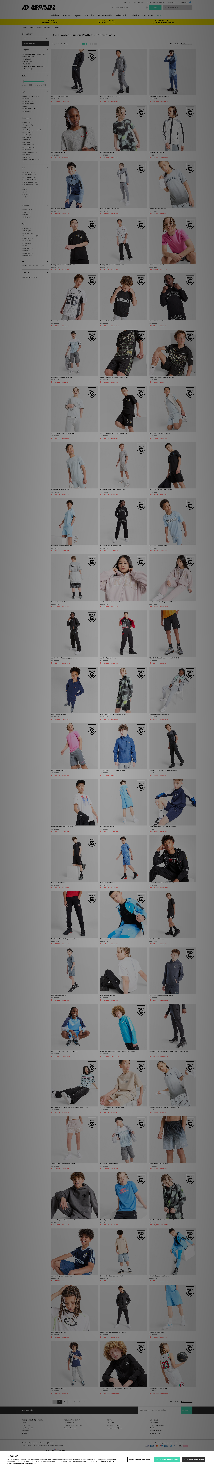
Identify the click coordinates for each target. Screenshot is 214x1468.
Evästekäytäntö (31, 1463)
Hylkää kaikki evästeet (139, 1459)
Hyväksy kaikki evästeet (167, 1459)
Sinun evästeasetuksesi (193, 1459)
